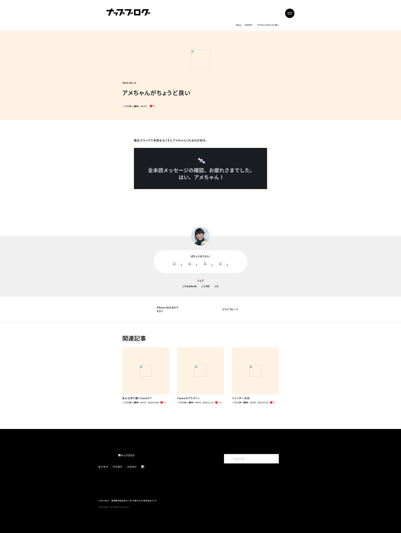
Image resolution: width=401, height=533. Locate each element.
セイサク (103, 467)
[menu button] (289, 13)
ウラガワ (117, 467)
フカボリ (131, 467)
